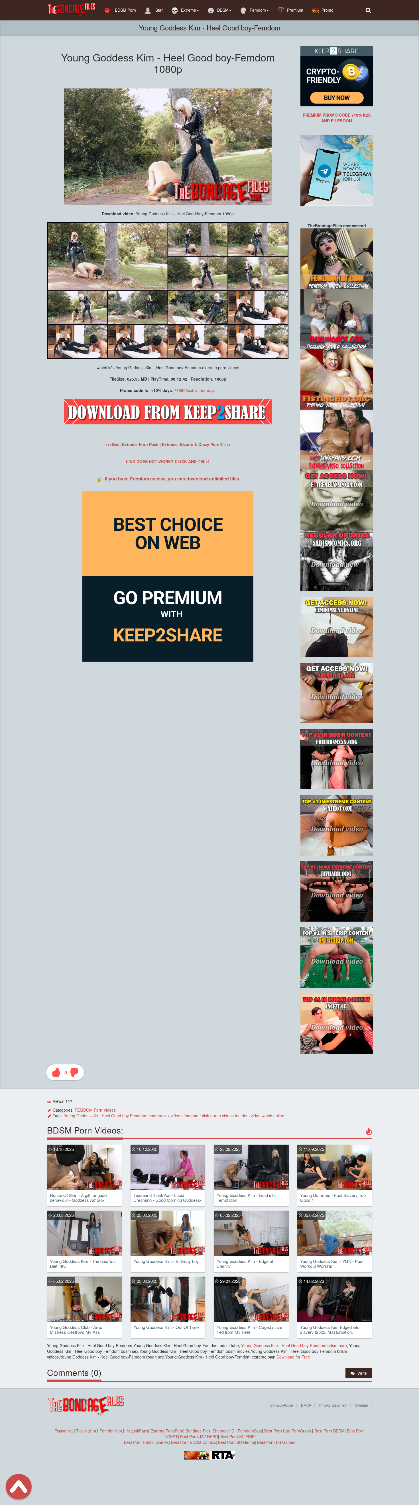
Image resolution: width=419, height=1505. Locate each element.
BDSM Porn (125, 10)
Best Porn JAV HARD (199, 1436)
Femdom (258, 10)
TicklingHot (86, 1431)
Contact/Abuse (281, 1405)
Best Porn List (276, 1431)
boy (125, 1115)
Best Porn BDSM (329, 1431)
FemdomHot (110, 1431)
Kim (97, 1115)
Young (69, 1115)
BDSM (223, 10)
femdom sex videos (164, 1115)
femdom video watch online (259, 1115)
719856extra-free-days (194, 390)
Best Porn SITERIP (237, 1436)
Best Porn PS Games (276, 1442)
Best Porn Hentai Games (146, 1442)
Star (158, 10)
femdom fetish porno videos (209, 1115)
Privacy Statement (333, 1405)
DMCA (306, 1405)
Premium (295, 10)
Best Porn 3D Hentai (236, 1442)
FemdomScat (250, 1431)
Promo (327, 10)
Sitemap (361, 1405)
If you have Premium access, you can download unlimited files (172, 478)
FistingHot (63, 1431)
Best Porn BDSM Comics (193, 1442)
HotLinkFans (136, 1431)
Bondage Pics (198, 1431)
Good (116, 1115)
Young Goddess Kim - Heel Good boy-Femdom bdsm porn (293, 1345)
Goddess (84, 1115)
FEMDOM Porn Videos (95, 1110)
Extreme (188, 10)
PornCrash (302, 1431)
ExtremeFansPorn (166, 1431)
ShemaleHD (223, 1431)
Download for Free (293, 1357)
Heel (106, 1115)
